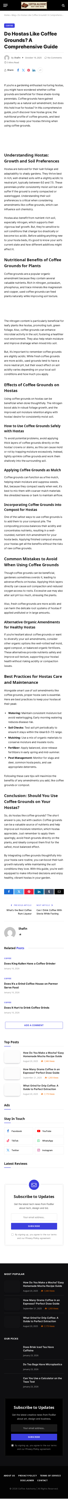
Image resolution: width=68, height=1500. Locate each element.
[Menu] (5, 5)
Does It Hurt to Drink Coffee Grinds (26, 1007)
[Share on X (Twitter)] (23, 70)
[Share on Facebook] (18, 70)
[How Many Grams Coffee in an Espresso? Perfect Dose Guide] (12, 1073)
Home (7, 15)
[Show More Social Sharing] (40, 70)
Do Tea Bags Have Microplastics (42, 1364)
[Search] (63, 5)
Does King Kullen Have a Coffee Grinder (30, 963)
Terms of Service (50, 1475)
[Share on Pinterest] (28, 70)
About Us (9, 1475)
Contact (42, 1480)
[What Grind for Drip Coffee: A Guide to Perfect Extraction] (12, 1090)
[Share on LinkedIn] (33, 70)
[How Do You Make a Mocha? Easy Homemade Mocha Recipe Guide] (12, 1057)
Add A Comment (34, 1025)
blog (14, 15)
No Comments (55, 57)
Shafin (17, 57)
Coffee (9, 25)
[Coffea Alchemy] (34, 5)
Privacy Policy (32, 1238)
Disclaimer (27, 1480)
